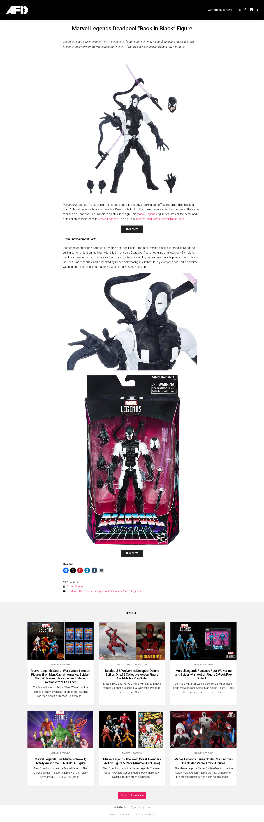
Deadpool (72, 591)
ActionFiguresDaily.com (137, 807)
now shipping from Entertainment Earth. (160, 219)
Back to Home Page (132, 795)
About (111, 815)
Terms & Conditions (145, 815)
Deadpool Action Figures (108, 591)
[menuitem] (220, 10)
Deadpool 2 (85, 591)
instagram (253, 9)
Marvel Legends (147, 214)
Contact (124, 815)
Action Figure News (220, 10)
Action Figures (75, 586)
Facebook (247, 9)
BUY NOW (132, 229)
